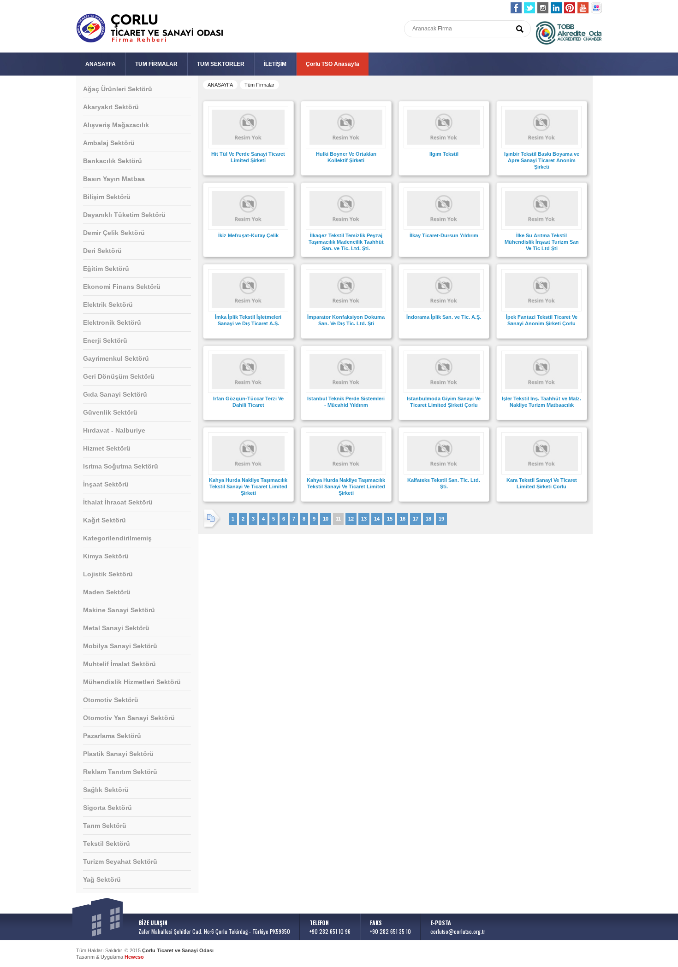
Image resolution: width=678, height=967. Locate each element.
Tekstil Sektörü (106, 843)
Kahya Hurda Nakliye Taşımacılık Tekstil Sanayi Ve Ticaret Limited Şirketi (248, 486)
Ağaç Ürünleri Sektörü (117, 89)
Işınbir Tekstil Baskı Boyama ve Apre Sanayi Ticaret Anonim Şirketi (541, 160)
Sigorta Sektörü (107, 807)
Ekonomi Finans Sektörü (122, 286)
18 (428, 519)
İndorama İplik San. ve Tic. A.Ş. (443, 317)
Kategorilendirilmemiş (117, 538)
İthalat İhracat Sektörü (118, 502)
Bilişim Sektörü (107, 196)
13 (364, 519)
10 (325, 519)
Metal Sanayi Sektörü (116, 628)
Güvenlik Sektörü (110, 412)
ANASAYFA (100, 64)
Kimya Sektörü (106, 556)
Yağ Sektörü (102, 879)
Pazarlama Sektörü (112, 735)
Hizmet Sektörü (107, 448)
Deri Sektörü (102, 250)
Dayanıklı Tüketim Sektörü (124, 214)
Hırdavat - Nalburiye (114, 430)
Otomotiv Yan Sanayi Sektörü (129, 717)
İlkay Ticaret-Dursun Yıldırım (444, 235)
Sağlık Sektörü (106, 789)
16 (402, 519)
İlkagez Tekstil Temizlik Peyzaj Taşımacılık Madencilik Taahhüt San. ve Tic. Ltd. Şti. (346, 242)
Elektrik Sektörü (108, 304)
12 (351, 519)
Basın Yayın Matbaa (114, 178)
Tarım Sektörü (104, 825)
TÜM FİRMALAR (156, 64)
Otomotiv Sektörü (110, 699)
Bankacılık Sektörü (112, 160)
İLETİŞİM (275, 64)
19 (441, 519)
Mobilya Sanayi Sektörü (120, 646)
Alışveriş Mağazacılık (116, 125)
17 (415, 519)
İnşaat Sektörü (106, 484)
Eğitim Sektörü (106, 268)
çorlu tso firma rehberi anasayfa (149, 28)
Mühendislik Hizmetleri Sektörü (132, 682)
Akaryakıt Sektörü (111, 107)
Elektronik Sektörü (112, 322)
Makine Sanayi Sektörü (119, 610)
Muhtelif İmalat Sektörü (119, 664)
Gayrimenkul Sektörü (116, 358)
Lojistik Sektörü (108, 574)
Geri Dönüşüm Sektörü (119, 376)
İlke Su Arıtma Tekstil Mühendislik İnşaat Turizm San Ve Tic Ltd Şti (542, 242)
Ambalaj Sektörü (109, 143)
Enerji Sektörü (105, 340)
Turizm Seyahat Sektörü (120, 861)
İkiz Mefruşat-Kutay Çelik (248, 235)
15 (390, 519)
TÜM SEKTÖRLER (220, 64)
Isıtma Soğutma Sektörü (120, 466)
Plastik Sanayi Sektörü (118, 753)
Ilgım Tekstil (443, 154)
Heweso (134, 957)
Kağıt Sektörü (104, 520)
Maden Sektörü (107, 592)
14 (377, 519)
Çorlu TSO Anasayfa (332, 64)
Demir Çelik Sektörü (114, 232)
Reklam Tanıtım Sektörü (120, 771)
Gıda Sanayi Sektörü (115, 394)
